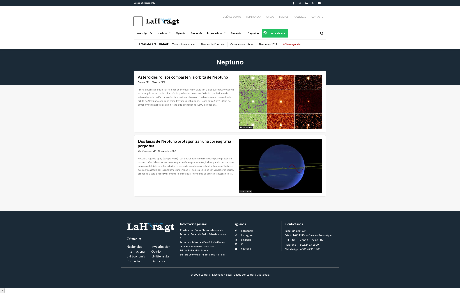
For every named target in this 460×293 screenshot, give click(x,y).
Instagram (247, 235)
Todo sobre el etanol (183, 44)
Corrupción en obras (241, 44)
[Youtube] (319, 3)
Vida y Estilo (245, 191)
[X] (236, 244)
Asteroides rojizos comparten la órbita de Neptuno (183, 77)
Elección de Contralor (213, 44)
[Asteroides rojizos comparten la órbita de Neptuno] (280, 102)
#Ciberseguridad (292, 44)
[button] (321, 33)
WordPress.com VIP (147, 151)
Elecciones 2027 (268, 44)
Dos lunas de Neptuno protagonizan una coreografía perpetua (184, 143)
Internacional (246, 127)
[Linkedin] (306, 3)
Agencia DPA (143, 82)
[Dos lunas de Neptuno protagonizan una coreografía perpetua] (280, 166)
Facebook (247, 230)
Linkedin (246, 239)
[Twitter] (312, 3)
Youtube (246, 248)
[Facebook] (293, 3)
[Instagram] (300, 3)
